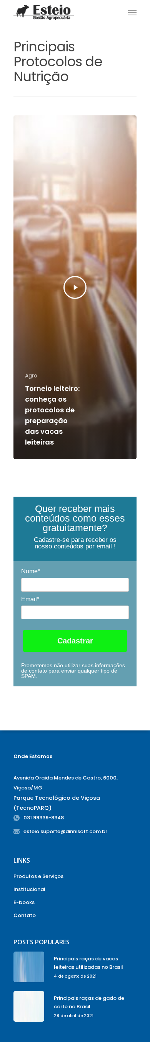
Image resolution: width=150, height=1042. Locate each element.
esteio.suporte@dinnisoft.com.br (65, 831)
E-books (24, 902)
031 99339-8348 (43, 817)
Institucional (29, 889)
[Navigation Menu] (132, 12)
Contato (24, 915)
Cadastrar (75, 641)
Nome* (30, 571)
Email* (30, 599)
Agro (31, 375)
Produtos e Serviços (38, 876)
